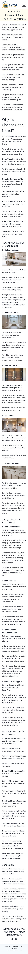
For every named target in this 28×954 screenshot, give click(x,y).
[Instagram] (15, 939)
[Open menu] (24, 5)
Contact (14, 948)
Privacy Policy (18, 946)
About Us (8, 946)
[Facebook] (12, 939)
